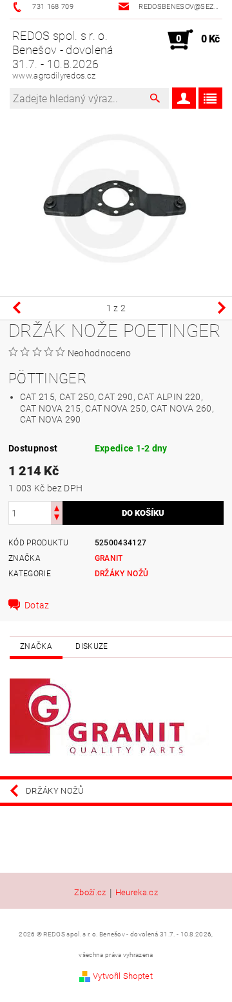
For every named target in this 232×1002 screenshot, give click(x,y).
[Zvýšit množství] (57, 507)
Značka (36, 646)
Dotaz (37, 605)
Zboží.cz (90, 892)
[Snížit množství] (57, 519)
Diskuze (91, 646)
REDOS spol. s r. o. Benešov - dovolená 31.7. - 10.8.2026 (63, 54)
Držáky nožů (122, 573)
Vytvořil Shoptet (123, 976)
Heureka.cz (136, 892)
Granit (109, 558)
